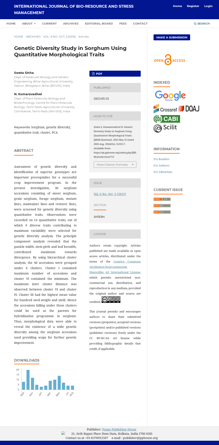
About (27, 23)
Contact (140, 23)
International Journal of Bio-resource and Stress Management (73, 9)
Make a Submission (171, 37)
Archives (70, 23)
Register (193, 6)
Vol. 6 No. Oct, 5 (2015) (59, 36)
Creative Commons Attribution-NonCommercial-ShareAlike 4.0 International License (115, 267)
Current (49, 23)
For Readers (161, 159)
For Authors (161, 165)
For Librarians (163, 172)
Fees (123, 23)
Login (208, 6)
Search (203, 23)
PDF (98, 73)
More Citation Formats (112, 164)
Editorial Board (99, 23)
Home (11, 23)
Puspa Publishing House (119, 429)
